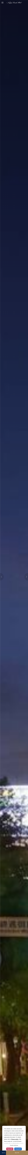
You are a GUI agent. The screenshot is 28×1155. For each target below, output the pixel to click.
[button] (2, 577)
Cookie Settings (14, 1145)
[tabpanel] (14, 577)
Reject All (9, 1149)
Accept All (18, 1149)
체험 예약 (17, 1152)
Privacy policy (15, 1139)
